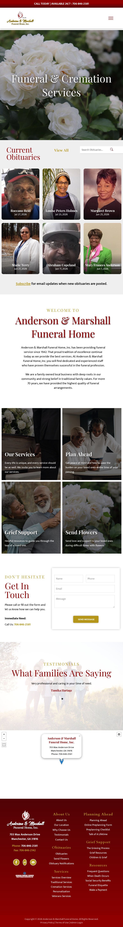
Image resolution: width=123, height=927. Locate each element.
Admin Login (76, 923)
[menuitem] (61, 820)
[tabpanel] (61, 686)
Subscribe (23, 284)
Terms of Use (62, 923)
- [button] (4, 738)
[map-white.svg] (24, 864)
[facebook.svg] (16, 864)
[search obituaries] (112, 150)
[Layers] (119, 734)
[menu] (111, 18)
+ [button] (4, 734)
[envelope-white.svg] (33, 864)
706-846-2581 (22, 624)
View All (61, 150)
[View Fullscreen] (4, 745)
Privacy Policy (47, 923)
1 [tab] (62, 699)
